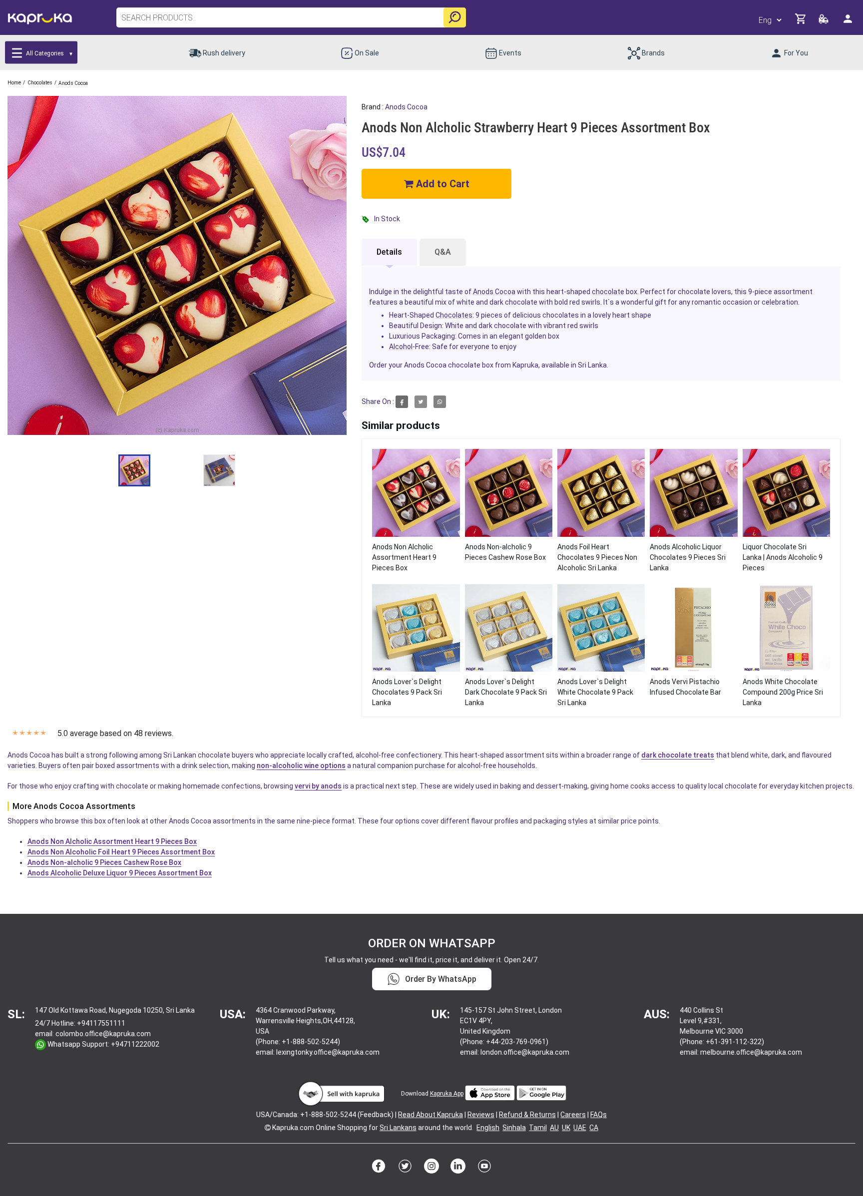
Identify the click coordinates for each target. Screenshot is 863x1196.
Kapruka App (446, 1093)
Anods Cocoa (406, 107)
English (487, 1128)
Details (389, 252)
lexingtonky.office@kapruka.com (328, 1052)
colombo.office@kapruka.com (103, 1034)
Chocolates (453, 315)
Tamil (538, 1128)
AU (554, 1128)
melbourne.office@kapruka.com (751, 1052)
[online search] (454, 17)
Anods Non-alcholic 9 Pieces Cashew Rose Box (104, 862)
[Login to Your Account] (849, 22)
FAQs (598, 1115)
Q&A (442, 252)
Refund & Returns (527, 1115)
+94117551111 (101, 1023)
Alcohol (401, 347)
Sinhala (514, 1128)
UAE (579, 1128)
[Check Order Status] (824, 21)
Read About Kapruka (430, 1115)
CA (593, 1128)
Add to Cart (441, 184)
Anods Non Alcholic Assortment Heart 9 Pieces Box (112, 841)
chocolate (608, 292)
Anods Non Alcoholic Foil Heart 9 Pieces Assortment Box (121, 852)
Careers (573, 1115)
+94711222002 (135, 1044)
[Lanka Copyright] (268, 1128)
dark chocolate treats (677, 755)
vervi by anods (318, 786)
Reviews (480, 1115)
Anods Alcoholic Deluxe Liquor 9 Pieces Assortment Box (119, 873)
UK (566, 1128)
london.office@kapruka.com (524, 1052)
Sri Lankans (398, 1128)
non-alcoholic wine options (301, 766)
